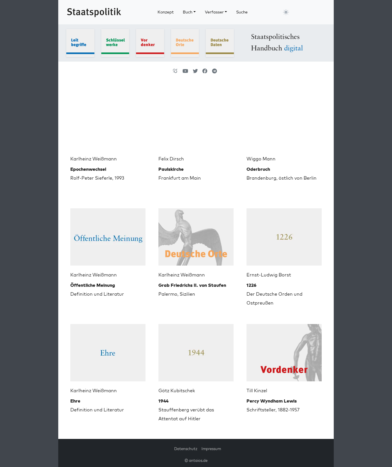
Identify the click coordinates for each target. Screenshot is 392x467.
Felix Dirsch (171, 159)
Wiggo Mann (261, 159)
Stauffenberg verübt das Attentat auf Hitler (186, 409)
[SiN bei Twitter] (195, 71)
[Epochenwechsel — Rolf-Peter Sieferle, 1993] (108, 119)
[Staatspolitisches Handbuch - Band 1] (80, 42)
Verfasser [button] (214, 12)
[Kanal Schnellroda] (185, 71)
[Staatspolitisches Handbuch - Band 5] (220, 42)
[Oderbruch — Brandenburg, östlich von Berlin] (284, 119)
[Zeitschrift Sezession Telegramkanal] (214, 71)
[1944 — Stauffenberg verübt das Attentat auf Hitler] (196, 350)
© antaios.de (196, 460)
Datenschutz (185, 448)
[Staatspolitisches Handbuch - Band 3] (150, 42)
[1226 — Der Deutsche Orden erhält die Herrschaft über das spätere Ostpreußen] (284, 235)
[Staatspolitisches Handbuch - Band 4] (185, 42)
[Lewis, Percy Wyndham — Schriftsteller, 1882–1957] (284, 350)
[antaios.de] (175, 71)
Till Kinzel (257, 390)
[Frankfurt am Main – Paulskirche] (196, 119)
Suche (242, 12)
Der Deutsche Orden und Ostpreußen (274, 294)
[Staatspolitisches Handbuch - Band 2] (115, 42)
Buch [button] (187, 12)
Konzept (166, 12)
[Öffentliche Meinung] (108, 235)
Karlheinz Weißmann (93, 159)
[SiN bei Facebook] (204, 71)
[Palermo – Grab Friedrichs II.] (196, 235)
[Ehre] (108, 350)
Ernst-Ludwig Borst (269, 275)
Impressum (211, 448)
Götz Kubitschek (176, 390)
